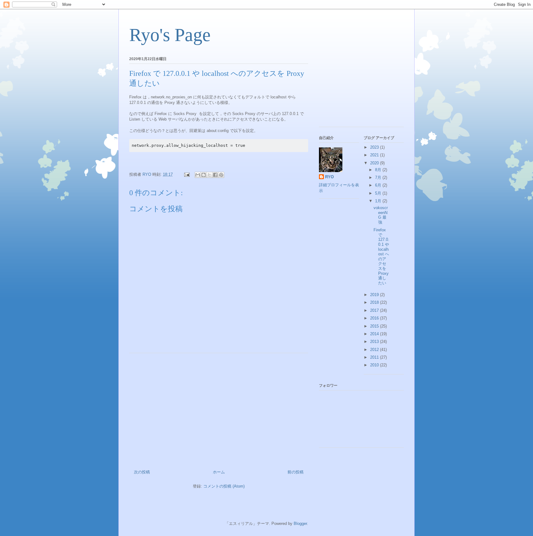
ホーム (219, 472)
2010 (375, 365)
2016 (375, 318)
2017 (375, 310)
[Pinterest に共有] (221, 175)
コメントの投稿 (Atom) (224, 486)
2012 (375, 349)
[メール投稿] (186, 174)
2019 (375, 294)
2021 (375, 155)
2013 (375, 341)
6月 (378, 185)
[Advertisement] (218, 408)
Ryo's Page (170, 35)
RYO (329, 177)
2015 (375, 326)
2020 (375, 163)
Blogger (300, 523)
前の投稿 (295, 472)
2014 (375, 334)
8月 (378, 169)
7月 (378, 177)
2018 (375, 302)
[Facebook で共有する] (215, 175)
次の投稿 (142, 472)
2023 (375, 147)
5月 (378, 193)
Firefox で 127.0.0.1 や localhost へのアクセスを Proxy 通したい (381, 256)
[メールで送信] (198, 175)
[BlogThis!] (203, 175)
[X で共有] (209, 175)
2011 (375, 357)
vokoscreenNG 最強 (381, 215)
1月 (378, 201)
